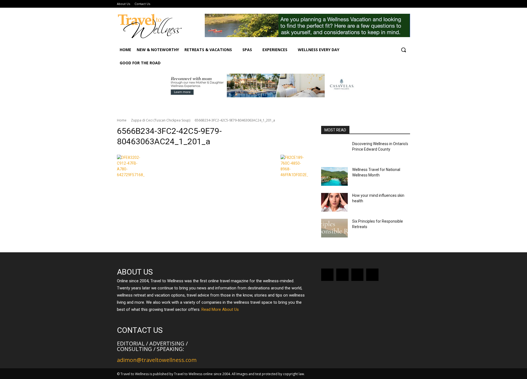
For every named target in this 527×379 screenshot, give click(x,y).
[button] (403, 49)
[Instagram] (342, 275)
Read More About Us (220, 309)
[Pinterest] (357, 275)
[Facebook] (327, 275)
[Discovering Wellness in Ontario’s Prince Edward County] (334, 150)
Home (122, 120)
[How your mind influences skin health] (334, 202)
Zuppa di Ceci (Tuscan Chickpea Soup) (160, 120)
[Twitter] (372, 275)
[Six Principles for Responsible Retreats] (334, 228)
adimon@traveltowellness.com (157, 360)
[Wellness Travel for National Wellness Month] (334, 176)
